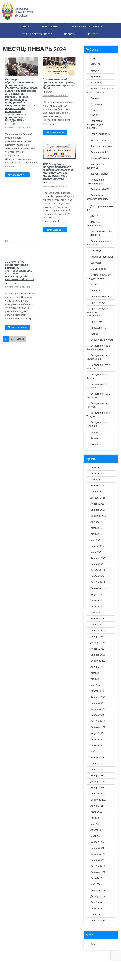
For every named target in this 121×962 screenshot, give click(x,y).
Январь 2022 (97, 775)
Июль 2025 (96, 527)
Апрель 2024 (97, 618)
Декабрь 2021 (97, 781)
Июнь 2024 (96, 606)
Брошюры (96, 76)
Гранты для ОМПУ (100, 134)
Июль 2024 (96, 600)
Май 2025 (95, 540)
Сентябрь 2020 (98, 872)
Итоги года (96, 250)
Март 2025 (96, 552)
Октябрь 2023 (97, 654)
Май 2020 (95, 884)
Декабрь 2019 (97, 896)
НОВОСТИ (69, 34)
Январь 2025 (97, 564)
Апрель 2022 (97, 757)
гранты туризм (98, 140)
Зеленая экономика (101, 146)
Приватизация (98, 302)
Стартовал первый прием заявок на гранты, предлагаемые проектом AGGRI (59, 83)
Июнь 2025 (96, 534)
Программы (96, 321)
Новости (23, 59)
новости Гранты (60, 64)
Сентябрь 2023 (98, 660)
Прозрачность (98, 327)
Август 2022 (96, 733)
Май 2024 (95, 612)
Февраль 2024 (98, 630)
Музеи (93, 284)
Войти (93, 944)
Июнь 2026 (96, 473)
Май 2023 (95, 685)
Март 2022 (96, 763)
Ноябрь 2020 (97, 860)
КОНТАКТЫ (94, 34)
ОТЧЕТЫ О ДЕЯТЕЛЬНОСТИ (37, 34)
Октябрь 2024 (97, 582)
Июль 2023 (96, 672)
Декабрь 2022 (97, 709)
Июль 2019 (96, 908)
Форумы (60, 154)
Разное (94, 333)
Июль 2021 (96, 811)
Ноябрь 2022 (97, 715)
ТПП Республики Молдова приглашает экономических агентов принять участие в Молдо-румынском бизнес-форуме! (58, 171)
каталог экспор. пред (101, 256)
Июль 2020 (96, 878)
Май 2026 (95, 479)
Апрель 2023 (97, 691)
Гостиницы (96, 104)
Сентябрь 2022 (98, 727)
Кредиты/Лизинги (100, 158)
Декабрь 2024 (97, 570)
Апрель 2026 (97, 485)
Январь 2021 (97, 848)
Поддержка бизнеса (60, 149)
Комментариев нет (17, 128)
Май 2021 (95, 823)
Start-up (94, 114)
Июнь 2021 (96, 817)
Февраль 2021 (97, 842)
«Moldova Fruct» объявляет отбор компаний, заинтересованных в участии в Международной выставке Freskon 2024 (19, 270)
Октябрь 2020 (97, 866)
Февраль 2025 (98, 558)
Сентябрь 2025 (98, 515)
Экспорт (94, 444)
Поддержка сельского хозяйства (59, 71)
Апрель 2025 (97, 546)
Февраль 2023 (98, 697)
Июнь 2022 (96, 745)
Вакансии (95, 82)
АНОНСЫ (95, 64)
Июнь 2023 (96, 678)
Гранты (94, 110)
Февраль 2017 (97, 920)
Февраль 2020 (98, 890)
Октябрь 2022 (97, 721)
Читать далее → (17, 174)
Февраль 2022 (98, 769)
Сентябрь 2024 (98, 588)
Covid (93, 58)
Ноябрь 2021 (97, 787)
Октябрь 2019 (97, 902)
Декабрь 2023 (97, 642)
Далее (20, 338)
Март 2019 (95, 914)
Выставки (22, 242)
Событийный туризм (101, 339)
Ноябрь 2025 (97, 503)
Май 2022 (95, 751)
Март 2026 (96, 491)
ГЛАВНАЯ (24, 26)
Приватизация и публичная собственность (97, 312)
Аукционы (95, 70)
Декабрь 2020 (97, 854)
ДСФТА (94, 215)
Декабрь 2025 (97, 497)
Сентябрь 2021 (98, 799)
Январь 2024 (97, 636)
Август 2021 (96, 805)
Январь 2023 (97, 703)
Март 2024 (96, 624)
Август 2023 (96, 666)
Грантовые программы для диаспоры (94, 124)
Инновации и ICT (99, 152)
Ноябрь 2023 (97, 648)
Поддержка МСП (99, 189)
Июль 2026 (96, 467)
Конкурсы (95, 262)
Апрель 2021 (97, 829)
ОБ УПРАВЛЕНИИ (50, 26)
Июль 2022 (96, 739)
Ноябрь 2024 (97, 576)
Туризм (94, 432)
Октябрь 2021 (97, 793)
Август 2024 (96, 594)
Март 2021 (95, 836)
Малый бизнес (98, 268)
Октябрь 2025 (97, 509)
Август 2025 (96, 521)
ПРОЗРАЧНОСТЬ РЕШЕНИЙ (87, 26)
